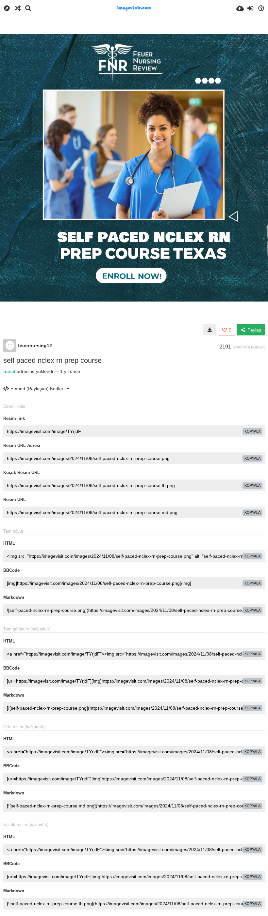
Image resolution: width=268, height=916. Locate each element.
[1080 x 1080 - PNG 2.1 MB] (209, 329)
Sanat (9, 371)
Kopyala (252, 431)
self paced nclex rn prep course (52, 360)
